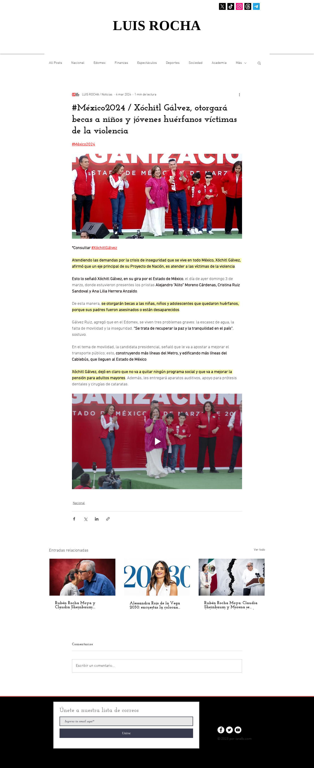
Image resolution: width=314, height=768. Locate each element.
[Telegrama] (256, 6)
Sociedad (196, 63)
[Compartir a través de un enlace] (108, 519)
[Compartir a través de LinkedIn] (96, 519)
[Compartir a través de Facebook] (74, 519)
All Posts (55, 63)
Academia (219, 63)
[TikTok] (230, 6)
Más (239, 63)
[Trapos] (247, 6)
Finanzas (121, 63)
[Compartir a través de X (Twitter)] (85, 519)
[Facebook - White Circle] (220, 729)
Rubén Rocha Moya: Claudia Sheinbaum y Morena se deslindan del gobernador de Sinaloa (230, 605)
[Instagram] (239, 6)
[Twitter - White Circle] (229, 729)
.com (248, 739)
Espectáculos (147, 63)
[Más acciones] (239, 94)
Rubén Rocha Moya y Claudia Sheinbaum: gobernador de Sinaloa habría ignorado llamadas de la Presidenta (81, 605)
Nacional (77, 63)
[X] (222, 6)
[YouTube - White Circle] (237, 729)
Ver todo (259, 550)
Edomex (100, 63)
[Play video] (157, 441)
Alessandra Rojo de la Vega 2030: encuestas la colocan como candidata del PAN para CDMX (155, 605)
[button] (259, 63)
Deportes (173, 63)
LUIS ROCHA (157, 25)
